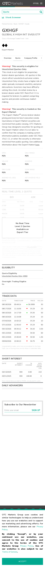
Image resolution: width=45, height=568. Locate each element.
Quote (17, 58)
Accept (22, 561)
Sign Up (36, 410)
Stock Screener (12, 17)
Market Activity (7, 24)
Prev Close (6, 170)
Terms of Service (9, 552)
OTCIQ (35, 3)
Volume (5, 161)
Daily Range (30, 153)
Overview (7, 58)
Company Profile (30, 58)
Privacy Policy (26, 546)
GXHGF (21, 24)
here (37, 144)
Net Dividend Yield (32, 178)
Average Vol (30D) (9, 178)
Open (4, 153)
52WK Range (30, 170)
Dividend (28, 161)
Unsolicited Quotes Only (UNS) (15, 276)
